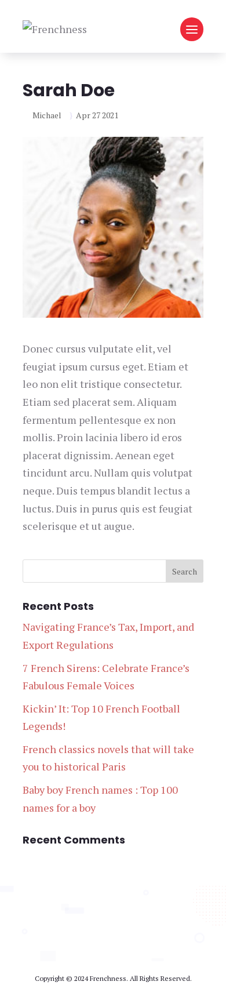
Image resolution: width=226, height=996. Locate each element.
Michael (46, 115)
